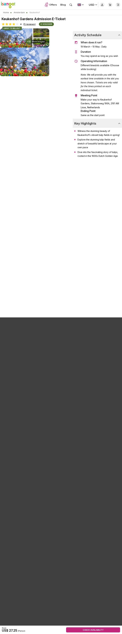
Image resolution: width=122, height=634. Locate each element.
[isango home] (9, 5)
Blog (63, 4)
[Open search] (70, 4)
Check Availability (93, 630)
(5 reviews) (29, 24)
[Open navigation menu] (118, 4)
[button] (9, 75)
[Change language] (81, 4)
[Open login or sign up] (102, 4)
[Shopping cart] (110, 4)
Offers (53, 4)
